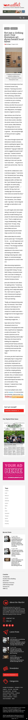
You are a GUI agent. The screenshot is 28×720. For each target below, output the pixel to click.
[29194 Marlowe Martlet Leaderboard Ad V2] (14, 12)
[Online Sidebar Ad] (13, 479)
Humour (17, 693)
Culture (7, 28)
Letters (6, 503)
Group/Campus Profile (8, 693)
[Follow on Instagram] (7, 625)
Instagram (11, 392)
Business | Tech (19, 687)
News (6, 505)
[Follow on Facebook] (4, 625)
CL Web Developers (19, 716)
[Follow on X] (10, 625)
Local (6, 493)
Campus (6, 490)
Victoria (6, 498)
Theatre (7, 516)
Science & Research (7, 696)
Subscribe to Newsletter (11, 410)
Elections (15, 689)
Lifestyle (7, 521)
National (7, 495)
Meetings (5, 695)
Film (6, 508)
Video (13, 698)
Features (14, 691)
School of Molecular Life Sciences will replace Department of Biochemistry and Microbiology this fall (17, 562)
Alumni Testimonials (8, 687)
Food (6, 510)
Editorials (7, 500)
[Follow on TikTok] (12, 625)
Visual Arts (14, 28)
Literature (7, 513)
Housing (7, 523)
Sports (6, 518)
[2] (14, 397)
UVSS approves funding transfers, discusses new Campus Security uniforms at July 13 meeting (17, 553)
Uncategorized (7, 698)
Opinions (14, 695)
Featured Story (7, 691)
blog (22, 394)
